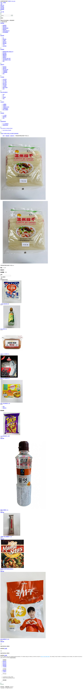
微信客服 (2, 9)
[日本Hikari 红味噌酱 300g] (11, 352)
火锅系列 (2, 102)
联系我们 (17, 133)
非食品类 (2, 113)
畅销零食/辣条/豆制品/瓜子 (8, 51)
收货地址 (2, 6)
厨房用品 (4, 116)
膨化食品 (4, 53)
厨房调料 (4, 39)
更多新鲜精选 (5, 32)
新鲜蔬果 (2, 23)
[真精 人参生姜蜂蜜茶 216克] (11, 402)
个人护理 (4, 115)
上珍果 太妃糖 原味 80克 (4, 303)
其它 (4, 61)
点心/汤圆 (5, 82)
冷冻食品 (2, 77)
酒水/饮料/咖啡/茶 (3, 92)
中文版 (9, 1)
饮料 (4, 94)
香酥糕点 (4, 57)
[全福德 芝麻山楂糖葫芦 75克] (11, 535)
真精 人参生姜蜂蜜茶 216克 (5, 403)
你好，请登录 (3, 2)
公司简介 (4, 671)
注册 (1, 3)
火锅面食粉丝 (5, 108)
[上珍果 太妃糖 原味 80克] (11, 302)
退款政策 (4, 665)
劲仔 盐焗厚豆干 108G (4, 639)
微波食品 (4, 66)
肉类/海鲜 (5, 84)
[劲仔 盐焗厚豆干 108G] (23, 637)
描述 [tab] (4, 406)
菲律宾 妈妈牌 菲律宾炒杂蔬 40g (6, 568)
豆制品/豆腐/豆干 (6, 30)
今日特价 (5, 133)
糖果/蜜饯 (5, 54)
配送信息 (4, 664)
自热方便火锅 (5, 69)
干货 (4, 44)
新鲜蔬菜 (4, 25)
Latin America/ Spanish (7, 130)
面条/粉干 (5, 41)
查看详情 (2, 438)
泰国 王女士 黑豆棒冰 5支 (4, 378)
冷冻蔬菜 (4, 86)
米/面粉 (4, 40)
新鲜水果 (4, 26)
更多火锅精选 (5, 109)
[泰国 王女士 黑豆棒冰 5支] (9, 377)
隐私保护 (4, 661)
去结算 (5, 648)
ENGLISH (13, 1)
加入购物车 (2, 277)
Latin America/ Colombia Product (6, 128)
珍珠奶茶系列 (3, 121)
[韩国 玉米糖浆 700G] (23, 508)
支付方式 (4, 662)
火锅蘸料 (4, 104)
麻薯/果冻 (5, 55)
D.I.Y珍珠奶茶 (5, 123)
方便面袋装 (5, 72)
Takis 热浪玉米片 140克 (5, 436)
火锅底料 (4, 105)
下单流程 (4, 666)
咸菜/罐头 (5, 43)
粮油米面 (2, 35)
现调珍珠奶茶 (5, 125)
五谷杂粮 (4, 46)
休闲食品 (2, 49)
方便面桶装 (5, 70)
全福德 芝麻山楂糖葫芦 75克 (6, 536)
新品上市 (9, 133)
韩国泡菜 (4, 29)
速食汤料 (4, 68)
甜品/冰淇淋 (5, 87)
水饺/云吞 (5, 79)
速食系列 (2, 64)
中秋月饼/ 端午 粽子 (7, 58)
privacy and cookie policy (45, 656)
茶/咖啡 (4, 97)
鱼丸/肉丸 (5, 83)
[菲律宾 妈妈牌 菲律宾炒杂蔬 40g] (12, 567)
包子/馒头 (5, 80)
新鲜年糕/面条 (5, 28)
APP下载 (2, 11)
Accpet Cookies (12, 657)
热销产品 (13, 133)
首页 (2, 133)
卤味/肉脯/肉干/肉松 (7, 59)
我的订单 (2, 5)
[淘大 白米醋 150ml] (11, 327)
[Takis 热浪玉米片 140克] (11, 434)
